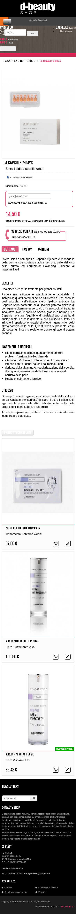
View (68, 543)
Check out (8, 49)
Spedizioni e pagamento (15, 892)
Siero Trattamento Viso (19, 647)
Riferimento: (12, 186)
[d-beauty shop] (38, 7)
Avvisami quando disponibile (27, 202)
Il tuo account (66, 31)
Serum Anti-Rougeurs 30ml (22, 641)
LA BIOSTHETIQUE (24, 61)
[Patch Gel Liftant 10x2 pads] (38, 482)
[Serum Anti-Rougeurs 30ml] (38, 595)
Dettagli (10, 249)
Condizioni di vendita (48, 887)
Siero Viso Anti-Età (17, 760)
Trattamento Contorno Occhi (23, 533)
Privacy (42, 892)
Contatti (8, 887)
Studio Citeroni (67, 906)
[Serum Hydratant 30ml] (38, 708)
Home (7, 61)
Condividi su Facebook (21, 177)
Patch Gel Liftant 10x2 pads (22, 528)
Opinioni (43, 249)
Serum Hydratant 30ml (19, 754)
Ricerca (27, 249)
